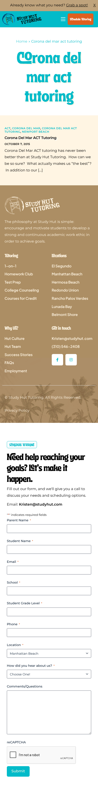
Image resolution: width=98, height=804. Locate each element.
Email (12, 562)
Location (15, 645)
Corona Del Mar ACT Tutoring (31, 138)
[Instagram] (71, 359)
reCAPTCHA (16, 742)
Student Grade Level (24, 603)
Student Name (20, 541)
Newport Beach (35, 132)
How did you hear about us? (31, 666)
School (13, 582)
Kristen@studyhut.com (40, 504)
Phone (13, 624)
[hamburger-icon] (63, 19)
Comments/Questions (24, 686)
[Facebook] (57, 359)
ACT (7, 128)
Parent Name (19, 520)
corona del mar (26, 128)
